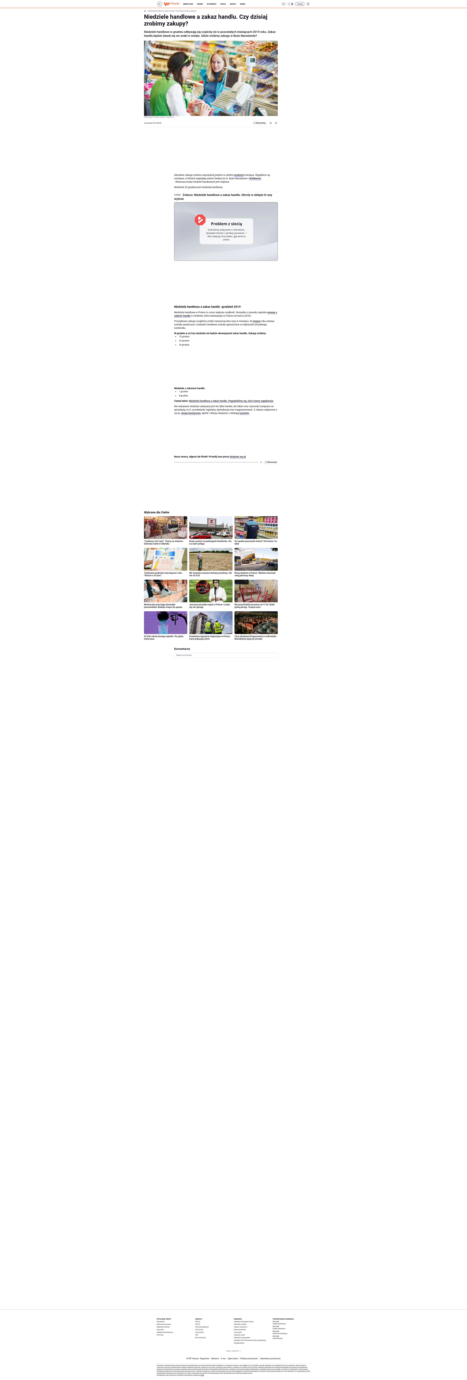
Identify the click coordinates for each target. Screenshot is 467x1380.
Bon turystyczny (200, 1338)
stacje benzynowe (191, 413)
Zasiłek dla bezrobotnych (165, 1332)
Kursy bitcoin (199, 1332)
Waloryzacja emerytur (164, 1324)
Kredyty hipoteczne (279, 1329)
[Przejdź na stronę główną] (159, 6)
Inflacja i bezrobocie (240, 1327)
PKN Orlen (160, 1335)
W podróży (211, 4)
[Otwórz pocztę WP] (284, 4)
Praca (223, 4)
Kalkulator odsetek (240, 1324)
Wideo (242, 4)
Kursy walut (238, 1332)
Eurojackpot (161, 1321)
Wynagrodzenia (239, 1343)
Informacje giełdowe (202, 1327)
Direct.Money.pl (278, 1338)
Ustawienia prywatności (269, 1358)
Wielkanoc (254, 178)
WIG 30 (197, 1324)
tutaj (202, 1375)
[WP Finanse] (173, 4)
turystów (244, 413)
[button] (290, 4)
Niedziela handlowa (163, 1327)
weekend (239, 175)
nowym (256, 321)
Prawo (200, 4)
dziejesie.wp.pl (238, 456)
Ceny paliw (160, 1329)
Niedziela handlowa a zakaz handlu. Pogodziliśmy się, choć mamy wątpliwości (231, 400)
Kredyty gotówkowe (279, 1324)
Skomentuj (260, 123)
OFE (196, 1335)
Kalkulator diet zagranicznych (244, 1321)
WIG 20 (197, 1321)
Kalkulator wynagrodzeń (242, 1338)
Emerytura (188, 4)
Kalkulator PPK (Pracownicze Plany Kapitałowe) (250, 1340)
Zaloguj (300, 4)
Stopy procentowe (240, 1329)
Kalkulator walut (239, 1335)
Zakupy (233, 4)
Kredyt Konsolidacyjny (280, 1333)
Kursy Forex (199, 1329)
